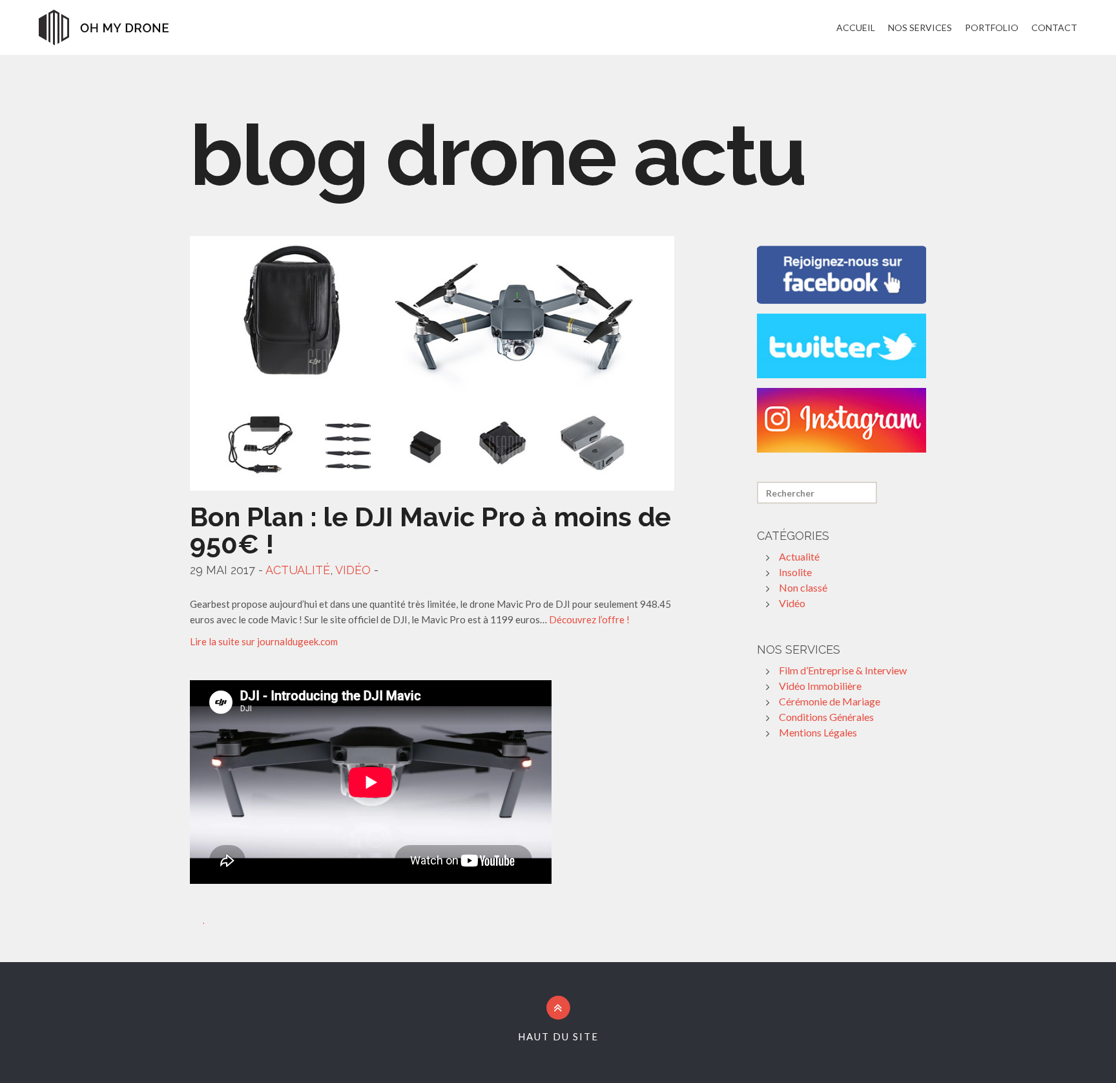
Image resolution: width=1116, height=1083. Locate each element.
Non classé (803, 587)
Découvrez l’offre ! (589, 619)
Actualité (297, 570)
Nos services (920, 27)
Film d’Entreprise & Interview (843, 670)
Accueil (855, 27)
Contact (1054, 27)
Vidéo (353, 570)
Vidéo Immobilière (820, 686)
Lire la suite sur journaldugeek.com (264, 641)
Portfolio (991, 27)
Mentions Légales (818, 732)
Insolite (795, 572)
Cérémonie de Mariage (829, 701)
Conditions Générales (826, 717)
